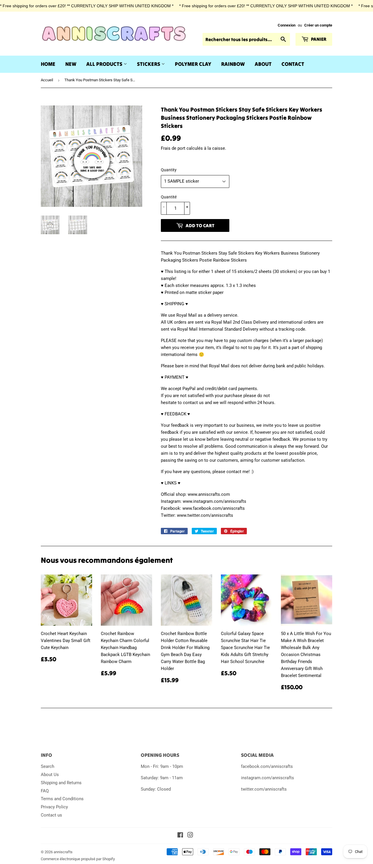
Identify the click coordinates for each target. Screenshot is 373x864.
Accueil (47, 80)
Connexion (286, 25)
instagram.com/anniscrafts (267, 777)
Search (47, 766)
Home (48, 64)
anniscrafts (63, 852)
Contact (292, 64)
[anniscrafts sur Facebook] (180, 835)
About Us (50, 774)
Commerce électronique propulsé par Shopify (78, 859)
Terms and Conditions (62, 798)
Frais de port (173, 148)
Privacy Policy (54, 807)
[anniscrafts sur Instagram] (190, 835)
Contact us (51, 815)
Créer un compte (318, 25)
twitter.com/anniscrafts (264, 789)
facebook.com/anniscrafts (267, 766)
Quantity (169, 169)
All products (105, 64)
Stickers (149, 64)
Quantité (169, 197)
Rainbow (233, 64)
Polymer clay (193, 64)
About (263, 64)
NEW (70, 64)
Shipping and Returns (61, 782)
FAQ (45, 791)
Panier (318, 39)
